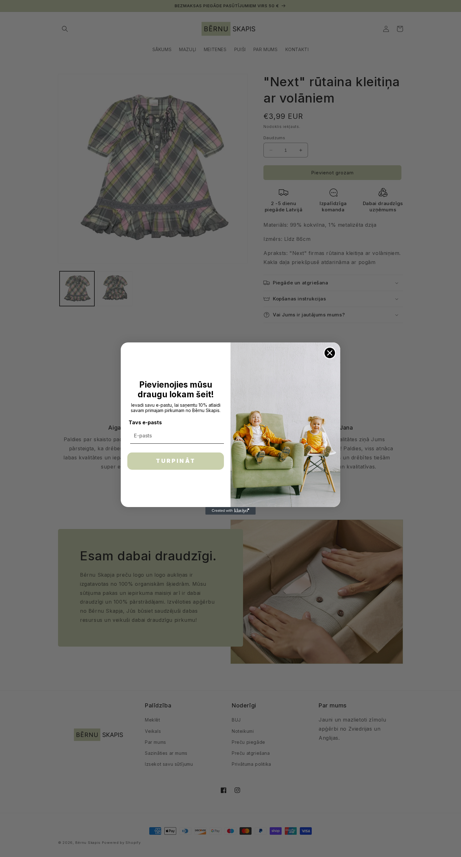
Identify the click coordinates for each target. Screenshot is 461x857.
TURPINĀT (176, 461)
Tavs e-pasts (145, 422)
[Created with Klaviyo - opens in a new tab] (230, 511)
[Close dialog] (329, 352)
